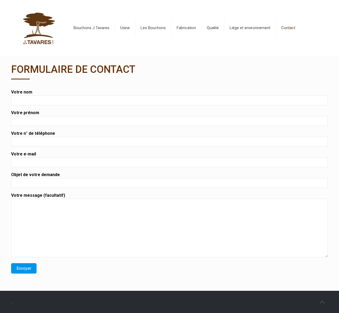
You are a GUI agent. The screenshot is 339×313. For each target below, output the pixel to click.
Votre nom (21, 92)
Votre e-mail (23, 153)
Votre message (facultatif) (38, 195)
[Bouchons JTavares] (38, 28)
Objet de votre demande (35, 174)
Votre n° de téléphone (33, 133)
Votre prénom (25, 112)
